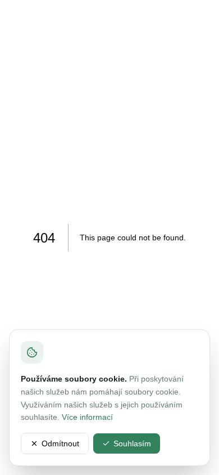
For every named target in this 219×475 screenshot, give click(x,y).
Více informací (87, 417)
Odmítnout (60, 443)
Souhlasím (132, 443)
